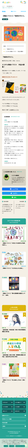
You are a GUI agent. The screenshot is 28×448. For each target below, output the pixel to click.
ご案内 (3, 426)
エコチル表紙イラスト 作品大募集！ (15, 51)
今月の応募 (4, 422)
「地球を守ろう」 (10, 49)
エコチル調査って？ (18, 402)
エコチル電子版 (5, 406)
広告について (5, 411)
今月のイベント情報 (6, 419)
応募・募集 (5, 19)
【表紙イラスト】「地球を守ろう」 (7, 7)
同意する (6, 446)
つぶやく (15, 193)
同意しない (12, 446)
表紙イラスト (13, 11)
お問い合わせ (17, 411)
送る (15, 197)
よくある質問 (17, 406)
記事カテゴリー (5, 415)
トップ (3, 6)
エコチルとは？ (5, 402)
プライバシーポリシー (20, 446)
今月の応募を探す (9, 6)
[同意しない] (26, 443)
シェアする (15, 189)
